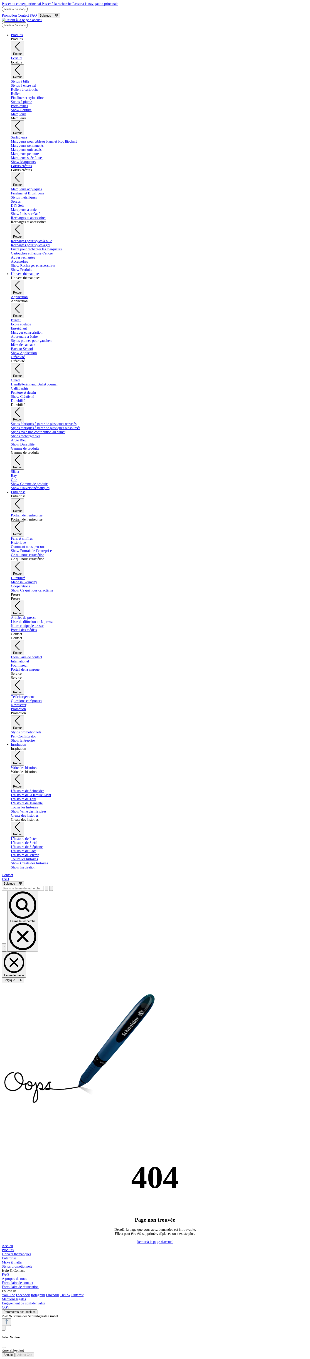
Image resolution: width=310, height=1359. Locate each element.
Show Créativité (22, 396)
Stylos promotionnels (17, 1266)
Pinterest (77, 1295)
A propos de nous (14, 1279)
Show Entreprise (23, 740)
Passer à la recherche (57, 4)
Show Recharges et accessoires (33, 265)
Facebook (23, 1295)
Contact (23, 15)
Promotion (9, 15)
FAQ (33, 15)
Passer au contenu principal (22, 4)
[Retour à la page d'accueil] (22, 20)
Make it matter (12, 1262)
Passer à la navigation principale (95, 4)
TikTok (65, 1295)
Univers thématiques (16, 1254)
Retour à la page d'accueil (155, 1242)
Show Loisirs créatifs (26, 214)
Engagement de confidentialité (23, 1303)
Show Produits (21, 270)
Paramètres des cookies (20, 1312)
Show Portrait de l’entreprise (31, 551)
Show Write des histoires (28, 811)
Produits (8, 1250)
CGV (6, 1307)
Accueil (7, 1246)
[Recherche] (46, 888)
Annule (8, 1354)
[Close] (3, 1347)
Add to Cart (24, 1354)
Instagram (38, 1295)
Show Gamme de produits (29, 484)
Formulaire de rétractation (20, 1287)
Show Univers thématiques (30, 488)
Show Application (24, 353)
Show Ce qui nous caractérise (32, 590)
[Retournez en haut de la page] (6, 1322)
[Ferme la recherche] (51, 888)
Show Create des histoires (29, 863)
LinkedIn (52, 1295)
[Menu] (4, 947)
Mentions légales (14, 1299)
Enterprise (9, 1258)
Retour (17, 53)
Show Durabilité (22, 444)
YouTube (8, 1295)
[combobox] (23, 888)
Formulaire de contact (17, 1283)
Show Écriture (21, 110)
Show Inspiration (23, 867)
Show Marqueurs (23, 162)
